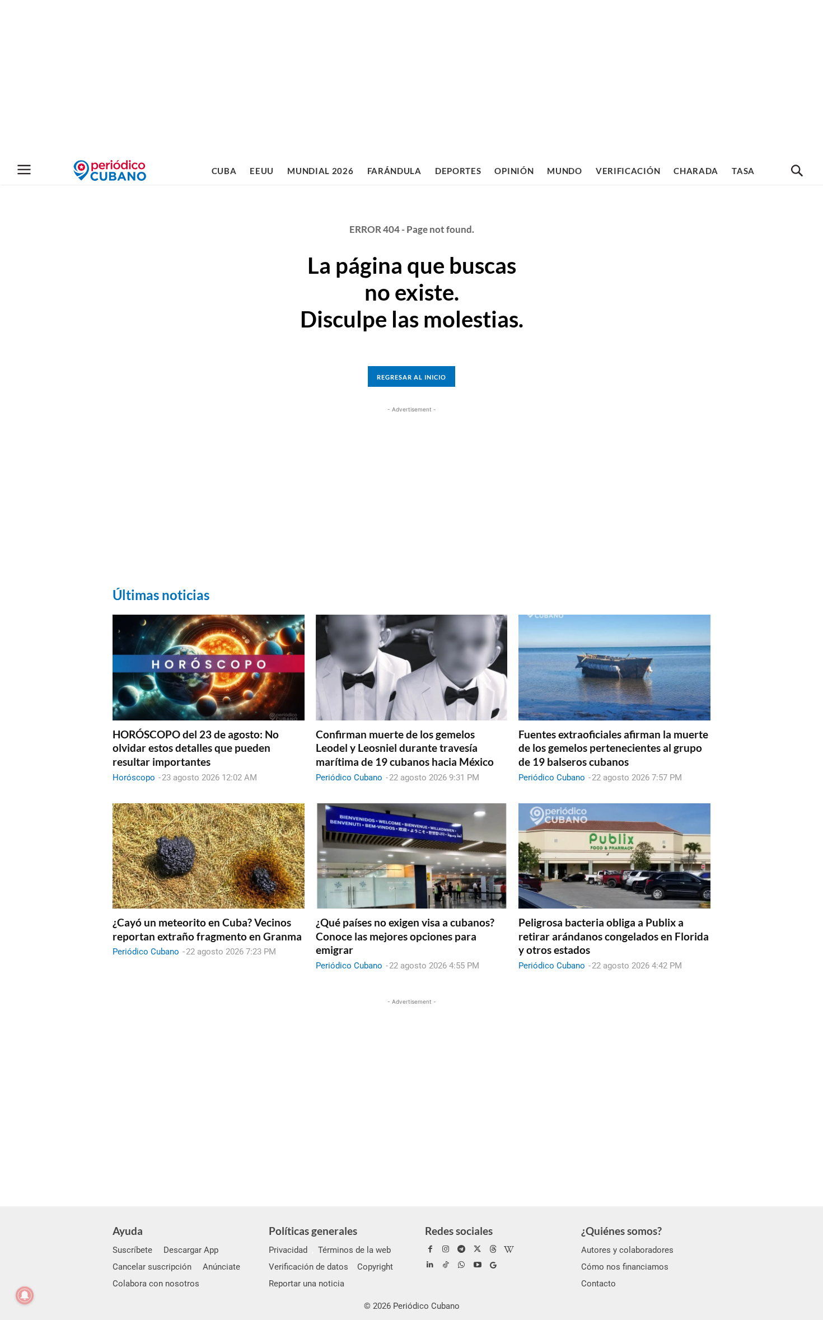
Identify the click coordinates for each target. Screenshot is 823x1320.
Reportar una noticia (306, 1284)
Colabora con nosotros (156, 1284)
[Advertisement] (411, 78)
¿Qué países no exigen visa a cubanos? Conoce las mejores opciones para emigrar (405, 936)
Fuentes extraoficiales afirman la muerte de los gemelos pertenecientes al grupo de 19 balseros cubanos (613, 748)
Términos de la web (354, 1250)
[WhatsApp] (461, 1265)
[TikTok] (446, 1265)
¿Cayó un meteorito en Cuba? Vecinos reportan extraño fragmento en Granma (207, 929)
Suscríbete (132, 1250)
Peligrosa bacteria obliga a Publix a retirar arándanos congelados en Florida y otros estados (613, 936)
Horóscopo (134, 778)
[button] (797, 171)
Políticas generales (313, 1230)
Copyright (375, 1267)
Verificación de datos (308, 1267)
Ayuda (128, 1230)
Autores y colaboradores (627, 1250)
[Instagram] (446, 1249)
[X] (478, 1249)
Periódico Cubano (349, 778)
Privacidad (288, 1250)
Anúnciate (221, 1267)
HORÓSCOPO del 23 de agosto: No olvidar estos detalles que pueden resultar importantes (196, 748)
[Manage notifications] (25, 1295)
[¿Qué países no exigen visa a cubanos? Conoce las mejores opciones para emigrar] (412, 856)
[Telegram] (461, 1249)
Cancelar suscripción (152, 1267)
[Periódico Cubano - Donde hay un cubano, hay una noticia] (109, 170)
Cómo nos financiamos (624, 1267)
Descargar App (190, 1250)
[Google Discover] (493, 1265)
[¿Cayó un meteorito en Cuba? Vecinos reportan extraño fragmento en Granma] (209, 856)
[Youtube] (478, 1265)
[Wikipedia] (509, 1249)
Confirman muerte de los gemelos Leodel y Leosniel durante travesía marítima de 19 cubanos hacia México (405, 748)
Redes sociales (459, 1230)
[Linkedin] (430, 1265)
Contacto (598, 1284)
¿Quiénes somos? (621, 1230)
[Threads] (493, 1249)
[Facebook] (430, 1249)
